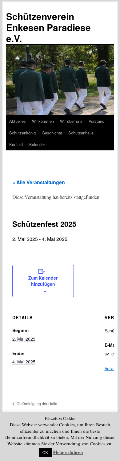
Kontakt (16, 144)
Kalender (37, 144)
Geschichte (52, 133)
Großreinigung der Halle (36, 403)
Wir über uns (71, 121)
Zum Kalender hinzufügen (43, 281)
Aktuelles (17, 121)
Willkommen (43, 121)
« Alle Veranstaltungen (38, 182)
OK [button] (45, 452)
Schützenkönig (22, 133)
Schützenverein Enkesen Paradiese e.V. (48, 27)
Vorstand (96, 121)
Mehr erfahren (68, 452)
